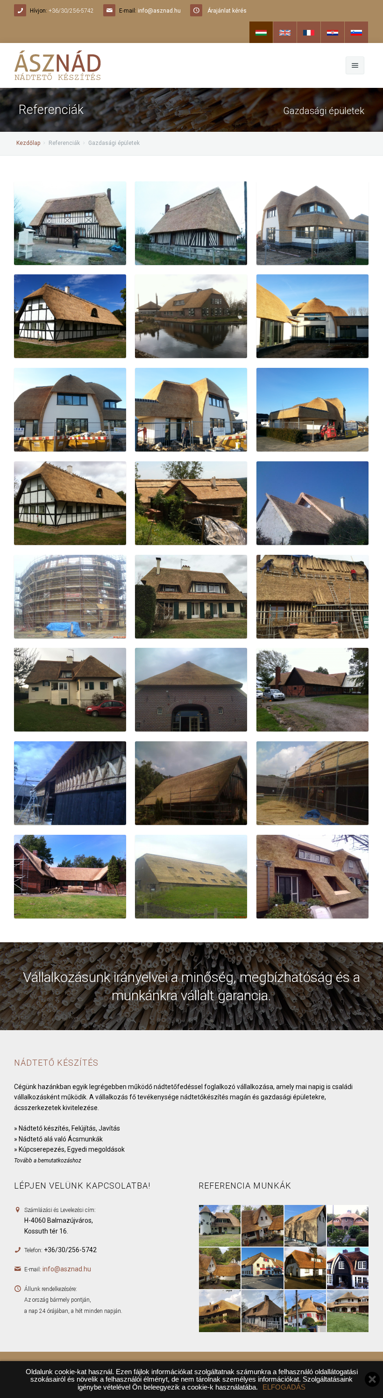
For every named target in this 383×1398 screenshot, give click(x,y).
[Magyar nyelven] (261, 32)
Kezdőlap (28, 143)
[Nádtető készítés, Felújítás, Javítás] (70, 222)
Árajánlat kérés (227, 10)
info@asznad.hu (159, 10)
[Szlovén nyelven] (356, 32)
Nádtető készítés (56, 1063)
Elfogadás (283, 1387)
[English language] (285, 32)
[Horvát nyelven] (332, 32)
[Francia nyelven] (308, 32)
